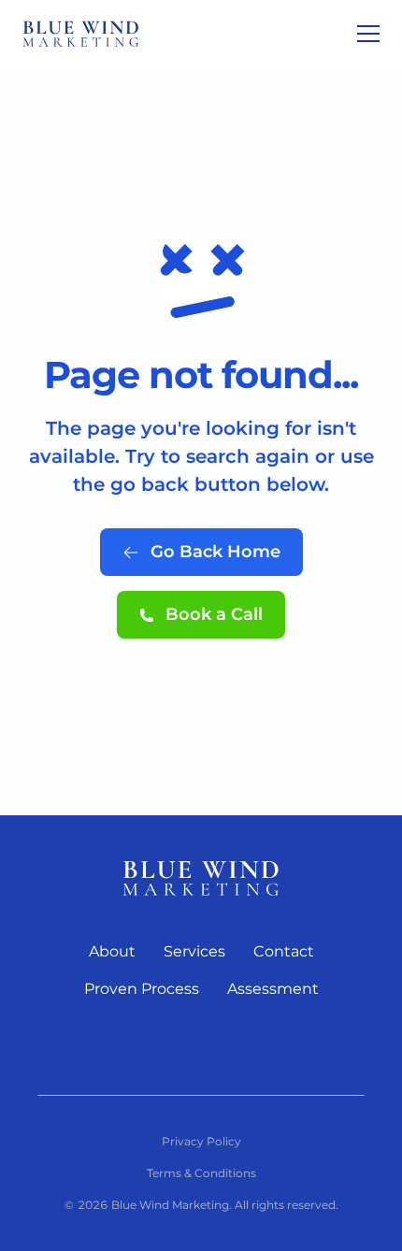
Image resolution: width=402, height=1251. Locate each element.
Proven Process (141, 989)
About (112, 951)
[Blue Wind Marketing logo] (201, 878)
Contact (283, 951)
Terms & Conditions (201, 1173)
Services (194, 951)
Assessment (273, 989)
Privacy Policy (201, 1141)
